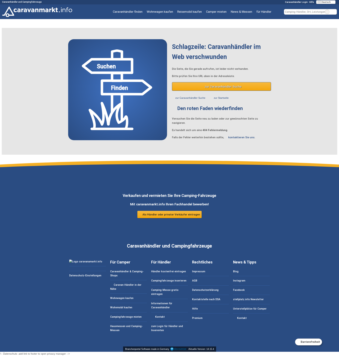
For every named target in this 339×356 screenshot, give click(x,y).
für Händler (263, 11)
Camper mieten (216, 11)
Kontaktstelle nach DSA (206, 299)
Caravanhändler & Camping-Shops (127, 273)
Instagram (239, 280)
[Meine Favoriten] (278, 11)
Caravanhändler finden (127, 11)
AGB (194, 280)
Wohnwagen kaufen (160, 11)
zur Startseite (221, 97)
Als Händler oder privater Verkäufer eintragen (171, 214)
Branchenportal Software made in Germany (146, 349)
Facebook (239, 290)
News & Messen (241, 11)
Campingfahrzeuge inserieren (168, 280)
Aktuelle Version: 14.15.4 (201, 349)
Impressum (198, 271)
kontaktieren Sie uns (241, 137)
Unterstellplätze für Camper (250, 308)
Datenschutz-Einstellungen (85, 275)
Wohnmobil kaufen (121, 307)
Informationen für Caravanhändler (161, 305)
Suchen (334, 12)
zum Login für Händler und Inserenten (167, 328)
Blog (236, 271)
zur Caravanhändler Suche (223, 86)
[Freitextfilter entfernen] (327, 12)
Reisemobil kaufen (189, 11)
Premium (197, 318)
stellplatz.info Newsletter (248, 299)
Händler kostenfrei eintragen (168, 271)
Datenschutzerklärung (205, 290)
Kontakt (159, 316)
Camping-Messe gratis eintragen (165, 292)
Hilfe (311, 2)
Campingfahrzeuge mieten (126, 316)
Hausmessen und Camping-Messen (126, 328)
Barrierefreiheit (310, 341)
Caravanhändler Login (296, 2)
